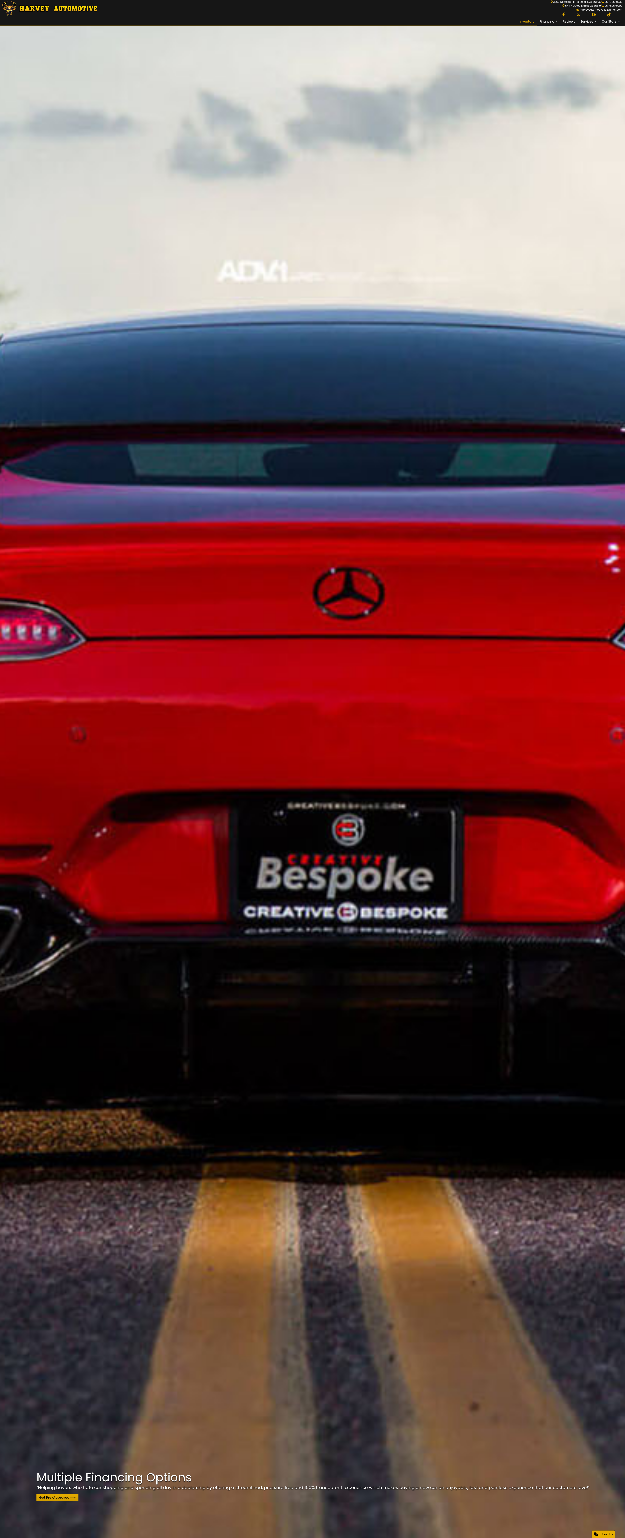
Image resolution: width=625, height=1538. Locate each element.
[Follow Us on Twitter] (578, 15)
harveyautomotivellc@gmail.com (601, 10)
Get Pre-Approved (54, 1497)
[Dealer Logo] (49, 8)
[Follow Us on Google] (594, 15)
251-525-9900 (613, 6)
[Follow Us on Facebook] (563, 15)
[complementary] (615, 1528)
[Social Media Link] (609, 15)
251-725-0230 (613, 2)
